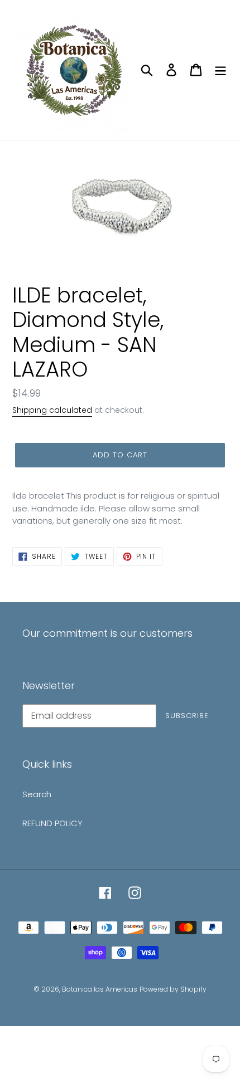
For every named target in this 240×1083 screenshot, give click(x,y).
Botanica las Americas (99, 989)
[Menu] (220, 70)
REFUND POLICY (52, 823)
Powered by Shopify (173, 989)
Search (36, 794)
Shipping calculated (52, 410)
